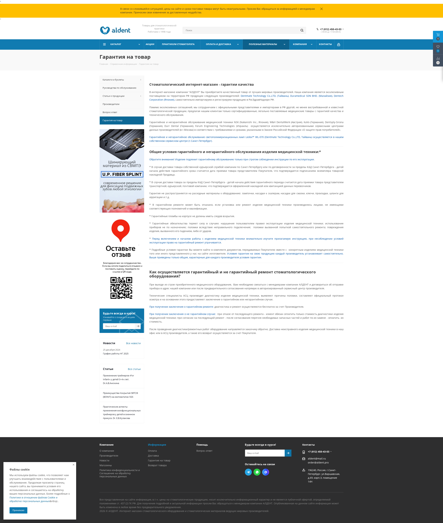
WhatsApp (257, 472)
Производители (109, 455)
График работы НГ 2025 (115, 353)
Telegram (248, 472)
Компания (107, 444)
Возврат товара (157, 465)
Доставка (153, 455)
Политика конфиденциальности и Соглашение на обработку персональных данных (120, 473)
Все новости (133, 343)
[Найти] (302, 30)
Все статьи (134, 369)
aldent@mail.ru (317, 458)
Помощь (202, 444)
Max (265, 472)
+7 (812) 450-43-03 (330, 29)
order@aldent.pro (318, 462)
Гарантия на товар (159, 460)
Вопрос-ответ (204, 450)
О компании (107, 450)
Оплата (152, 450)
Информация (157, 444)
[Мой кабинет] (338, 44)
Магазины (106, 465)
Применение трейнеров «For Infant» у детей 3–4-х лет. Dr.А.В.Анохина (118, 379)
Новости (104, 460)
